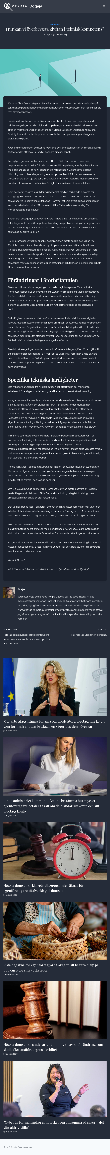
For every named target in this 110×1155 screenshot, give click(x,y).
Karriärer (55, 24)
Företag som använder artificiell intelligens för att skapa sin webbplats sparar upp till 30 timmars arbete (27, 636)
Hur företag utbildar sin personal (89, 632)
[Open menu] (104, 6)
